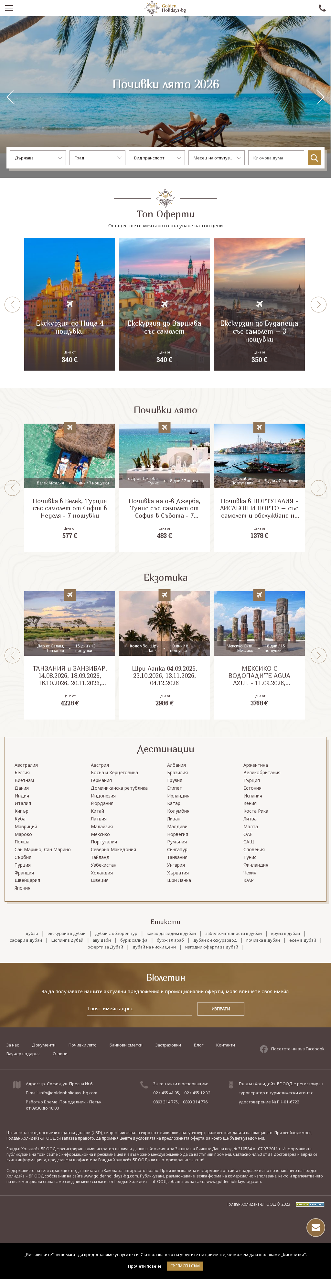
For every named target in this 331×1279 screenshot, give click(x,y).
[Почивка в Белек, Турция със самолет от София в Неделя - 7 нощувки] (69, 488)
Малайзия (102, 826)
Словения (254, 849)
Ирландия (178, 796)
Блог (198, 1045)
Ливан (173, 819)
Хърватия (178, 873)
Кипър (21, 811)
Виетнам (24, 780)
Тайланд (100, 857)
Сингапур (177, 849)
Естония (252, 788)
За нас (12, 1045)
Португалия (104, 842)
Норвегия (177, 834)
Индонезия (103, 796)
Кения (250, 803)
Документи (44, 1045)
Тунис (249, 857)
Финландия (255, 865)
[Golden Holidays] (165, 8)
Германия (101, 780)
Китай (97, 811)
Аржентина (255, 765)
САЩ (248, 842)
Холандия (102, 873)
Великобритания (262, 772)
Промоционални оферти (165, 92)
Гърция (251, 780)
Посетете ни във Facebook (298, 1049)
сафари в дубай (26, 940)
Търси (314, 157)
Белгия (22, 772)
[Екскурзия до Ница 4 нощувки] (69, 304)
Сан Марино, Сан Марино (43, 849)
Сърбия (23, 857)
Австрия (100, 765)
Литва (250, 819)
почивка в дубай (263, 940)
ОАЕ (247, 834)
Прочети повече (145, 1266)
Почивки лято (83, 1045)
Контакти (225, 1045)
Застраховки (168, 1045)
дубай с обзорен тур (116, 933)
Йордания (102, 803)
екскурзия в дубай (67, 933)
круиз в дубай (285, 933)
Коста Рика (255, 811)
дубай (32, 933)
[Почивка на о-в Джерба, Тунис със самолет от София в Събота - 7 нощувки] (164, 488)
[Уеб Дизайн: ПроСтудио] (308, 1204)
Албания (176, 765)
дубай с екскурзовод (215, 940)
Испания (252, 796)
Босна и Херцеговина (114, 772)
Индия (22, 796)
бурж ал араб (170, 940)
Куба (20, 819)
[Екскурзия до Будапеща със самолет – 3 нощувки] (259, 304)
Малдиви (177, 826)
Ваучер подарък (23, 1054)
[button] (321, 97)
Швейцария (27, 880)
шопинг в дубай (67, 940)
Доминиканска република (119, 788)
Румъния (177, 842)
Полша (22, 842)
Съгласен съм (185, 1266)
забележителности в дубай (233, 933)
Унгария (176, 865)
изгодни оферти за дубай (211, 947)
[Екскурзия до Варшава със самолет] (164, 304)
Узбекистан (103, 865)
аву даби (102, 940)
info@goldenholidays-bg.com (68, 1093)
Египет (174, 788)
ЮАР (248, 880)
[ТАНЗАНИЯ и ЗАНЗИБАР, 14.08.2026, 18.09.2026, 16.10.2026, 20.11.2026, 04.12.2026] (69, 655)
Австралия (26, 765)
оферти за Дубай (105, 947)
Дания (22, 788)
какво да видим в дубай (171, 933)
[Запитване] (315, 1227)
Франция (24, 873)
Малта (250, 826)
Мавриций (26, 826)
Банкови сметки (126, 1045)
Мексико (100, 834)
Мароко (23, 834)
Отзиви (60, 1054)
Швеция (100, 880)
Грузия (174, 780)
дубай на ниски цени (154, 947)
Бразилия (177, 772)
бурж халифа (133, 940)
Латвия (99, 819)
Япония (22, 888)
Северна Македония (113, 849)
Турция (23, 865)
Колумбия (178, 811)
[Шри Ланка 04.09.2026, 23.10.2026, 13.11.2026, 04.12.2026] (164, 655)
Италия (23, 803)
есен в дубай (302, 940)
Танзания (177, 857)
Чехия (249, 873)
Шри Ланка (179, 880)
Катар (173, 803)
